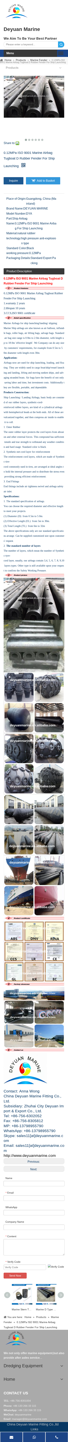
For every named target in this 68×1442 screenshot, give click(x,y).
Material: (11, 233)
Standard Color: (16, 248)
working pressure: (17, 253)
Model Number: (16, 213)
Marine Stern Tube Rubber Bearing (22, 1309)
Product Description (19, 271)
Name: (10, 223)
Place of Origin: (16, 198)
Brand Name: (14, 208)
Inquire (13, 180)
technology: (13, 238)
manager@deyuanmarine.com (29, 1418)
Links (34, 1429)
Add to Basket (46, 180)
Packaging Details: (18, 258)
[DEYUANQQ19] (16, 11)
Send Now (15, 1275)
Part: (9, 218)
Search (61, 44)
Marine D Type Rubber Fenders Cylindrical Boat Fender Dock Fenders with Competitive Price (46, 1309)
